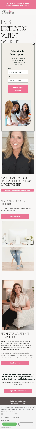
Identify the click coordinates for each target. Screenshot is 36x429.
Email (10, 68)
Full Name (11, 77)
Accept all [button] (9, 424)
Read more (12, 411)
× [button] (34, 407)
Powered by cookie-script (6, 427)
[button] (18, 420)
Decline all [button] (26, 424)
